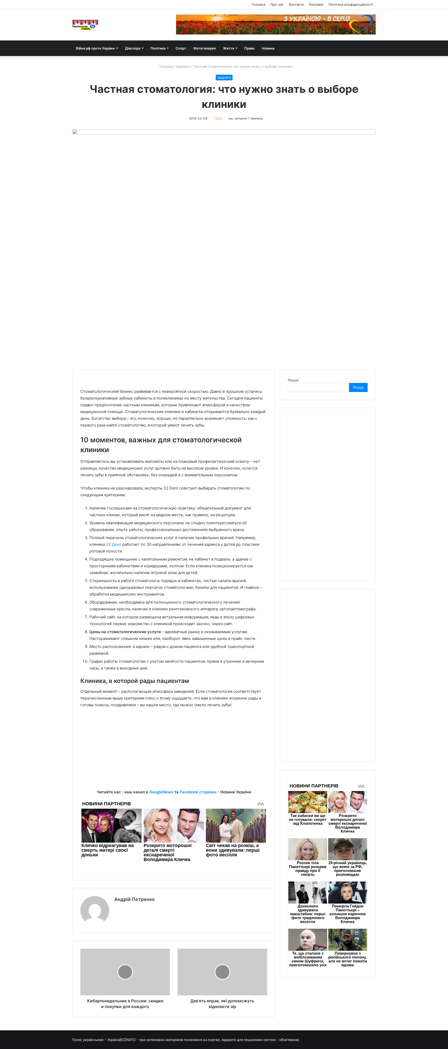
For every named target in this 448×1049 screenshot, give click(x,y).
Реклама (316, 4)
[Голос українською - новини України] (85, 25)
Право (249, 48)
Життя (228, 48)
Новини (268, 48)
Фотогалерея (204, 48)
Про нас (277, 4)
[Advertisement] (173, 752)
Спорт (181, 48)
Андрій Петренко (134, 899)
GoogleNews (161, 791)
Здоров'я (183, 66)
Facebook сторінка (198, 791)
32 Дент (113, 544)
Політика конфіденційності (350, 4)
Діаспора (132, 48)
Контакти (296, 4)
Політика (157, 48)
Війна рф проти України (95, 48)
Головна (258, 4)
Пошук (293, 380)
